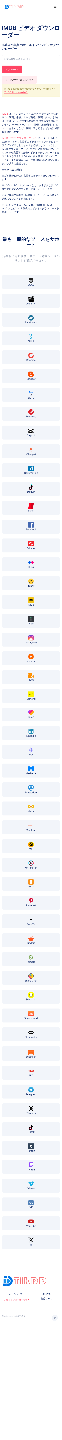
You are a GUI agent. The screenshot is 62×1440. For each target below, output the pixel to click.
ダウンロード (12, 69)
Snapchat (31, 999)
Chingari (31, 454)
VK (31, 1207)
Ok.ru (31, 886)
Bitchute (31, 360)
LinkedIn (31, 735)
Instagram (31, 642)
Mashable (31, 773)
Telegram (31, 1094)
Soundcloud (31, 1018)
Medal (31, 811)
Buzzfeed (31, 416)
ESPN (31, 510)
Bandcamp (31, 322)
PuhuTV (31, 924)
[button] (15, 1299)
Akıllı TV (31, 303)
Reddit (31, 942)
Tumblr (31, 1150)
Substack (31, 1056)
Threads (31, 1113)
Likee (31, 716)
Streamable (31, 1037)
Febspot (31, 548)
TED (31, 1075)
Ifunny (31, 585)
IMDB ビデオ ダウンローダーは (19, 137)
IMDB (5, 113)
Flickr (31, 567)
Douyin (31, 491)
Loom (31, 754)
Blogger (31, 378)
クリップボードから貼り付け (19, 79)
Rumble (31, 961)
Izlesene (31, 661)
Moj (31, 848)
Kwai (31, 679)
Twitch (31, 1169)
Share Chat (31, 980)
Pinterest (31, 905)
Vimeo (31, 1188)
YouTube (31, 1226)
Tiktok (31, 1131)
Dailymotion (31, 472)
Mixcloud (31, 830)
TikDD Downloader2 (16, 92)
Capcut (31, 435)
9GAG (31, 284)
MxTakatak (31, 867)
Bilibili (31, 341)
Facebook (31, 529)
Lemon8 (31, 698)
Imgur (31, 623)
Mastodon (31, 792)
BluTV (31, 397)
